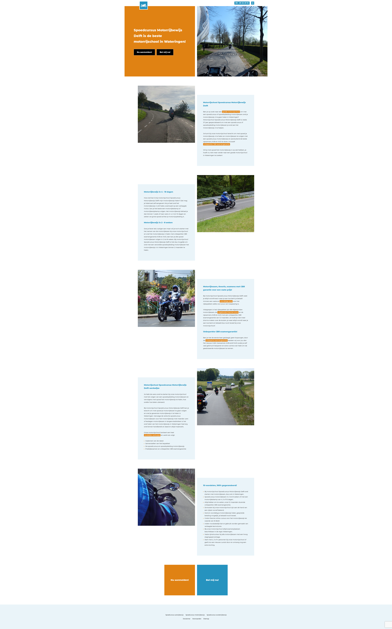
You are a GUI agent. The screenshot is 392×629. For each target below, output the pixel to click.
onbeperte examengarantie (216, 340)
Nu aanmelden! (180, 580)
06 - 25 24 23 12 (242, 3)
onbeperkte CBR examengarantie (216, 144)
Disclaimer (186, 619)
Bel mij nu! (212, 580)
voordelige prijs (226, 301)
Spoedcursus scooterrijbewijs (217, 615)
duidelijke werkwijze (152, 435)
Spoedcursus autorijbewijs (174, 615)
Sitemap (206, 619)
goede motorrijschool (231, 112)
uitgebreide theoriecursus (228, 312)
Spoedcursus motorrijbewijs (195, 615)
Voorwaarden (196, 619)
